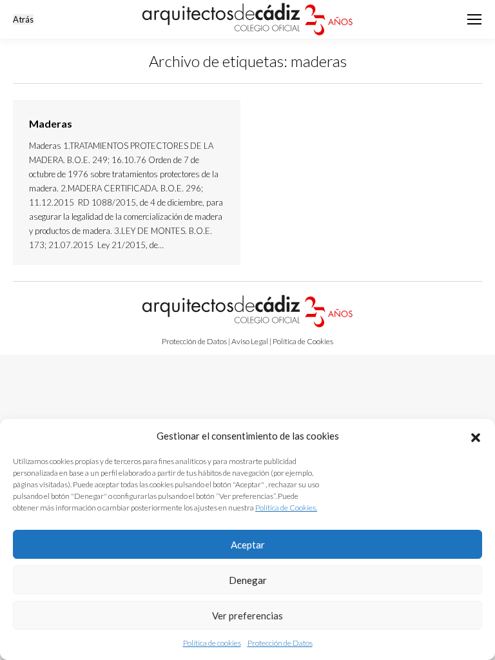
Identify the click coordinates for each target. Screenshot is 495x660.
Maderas (50, 123)
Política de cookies (212, 643)
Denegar (248, 580)
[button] (475, 435)
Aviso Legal (249, 341)
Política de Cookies (303, 341)
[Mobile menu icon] (474, 19)
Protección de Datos (280, 643)
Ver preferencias (247, 615)
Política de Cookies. (286, 507)
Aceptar (248, 544)
